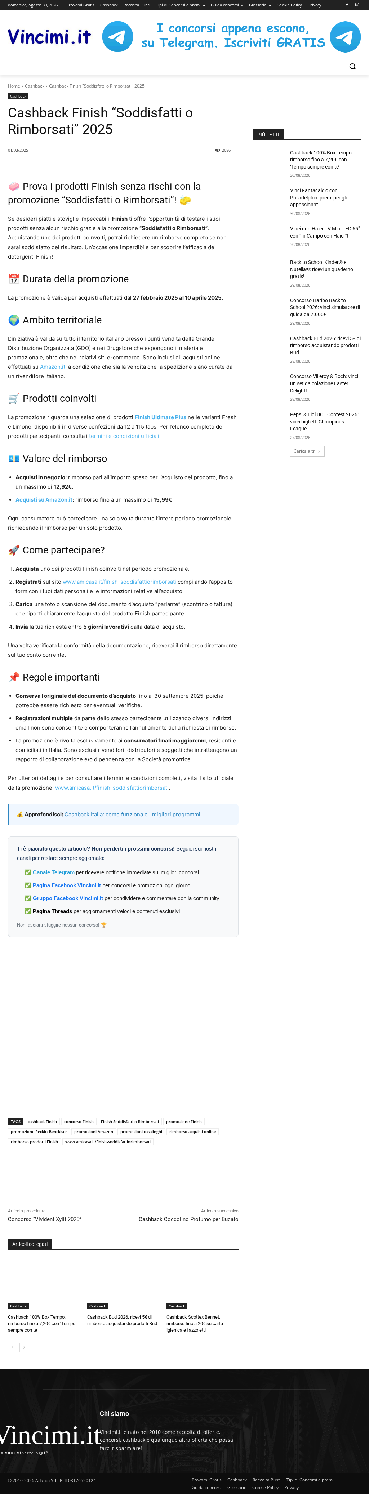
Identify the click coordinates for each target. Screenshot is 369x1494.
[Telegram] (121, 1176)
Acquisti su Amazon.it (43, 499)
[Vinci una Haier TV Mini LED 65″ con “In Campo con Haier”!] (269, 236)
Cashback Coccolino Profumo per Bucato (189, 1219)
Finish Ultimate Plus (160, 417)
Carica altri (305, 451)
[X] (87, 1176)
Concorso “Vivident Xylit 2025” (44, 1219)
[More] (137, 1176)
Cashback (34, 86)
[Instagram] (357, 5)
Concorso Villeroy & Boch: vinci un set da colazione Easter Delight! (324, 383)
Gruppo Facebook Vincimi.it (68, 898)
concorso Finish (79, 1121)
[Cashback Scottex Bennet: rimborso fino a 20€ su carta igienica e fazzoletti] (202, 1284)
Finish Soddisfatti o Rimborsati (130, 1121)
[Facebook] (347, 5)
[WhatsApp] (104, 1176)
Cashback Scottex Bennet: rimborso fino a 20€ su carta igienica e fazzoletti (194, 1323)
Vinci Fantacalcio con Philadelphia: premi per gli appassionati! (318, 197)
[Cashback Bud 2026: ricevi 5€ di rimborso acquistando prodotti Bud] (123, 1284)
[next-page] (23, 1347)
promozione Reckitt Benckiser (39, 1131)
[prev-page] (12, 1347)
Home (14, 86)
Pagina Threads (52, 911)
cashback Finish (42, 1121)
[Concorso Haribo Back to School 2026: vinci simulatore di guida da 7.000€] (269, 308)
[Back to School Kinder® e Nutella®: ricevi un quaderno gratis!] (269, 270)
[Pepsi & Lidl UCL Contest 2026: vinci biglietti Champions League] (269, 422)
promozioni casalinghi (141, 1131)
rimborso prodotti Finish (34, 1141)
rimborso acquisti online (192, 1131)
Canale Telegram (54, 872)
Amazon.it (52, 366)
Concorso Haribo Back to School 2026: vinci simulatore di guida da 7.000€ (325, 307)
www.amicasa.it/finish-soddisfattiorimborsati (119, 581)
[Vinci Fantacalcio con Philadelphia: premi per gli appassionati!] (269, 198)
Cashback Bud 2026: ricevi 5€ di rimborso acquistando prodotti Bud (325, 345)
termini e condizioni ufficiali (124, 435)
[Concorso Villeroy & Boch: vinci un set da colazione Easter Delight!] (269, 384)
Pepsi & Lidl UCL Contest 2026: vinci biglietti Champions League (324, 421)
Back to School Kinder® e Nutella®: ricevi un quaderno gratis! (321, 269)
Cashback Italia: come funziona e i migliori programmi (132, 814)
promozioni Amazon (93, 1131)
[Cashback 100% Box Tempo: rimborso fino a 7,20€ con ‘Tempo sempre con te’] (44, 1284)
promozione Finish (184, 1121)
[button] (352, 66)
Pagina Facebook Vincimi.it (67, 885)
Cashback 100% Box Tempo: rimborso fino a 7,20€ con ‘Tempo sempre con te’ (41, 1323)
